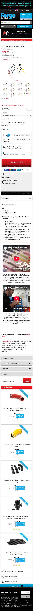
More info (6, 141)
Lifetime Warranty (11, 576)
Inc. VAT (29, 19)
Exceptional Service (11, 581)
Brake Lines (11, 40)
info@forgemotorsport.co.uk (13, 7)
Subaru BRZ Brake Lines (21, 40)
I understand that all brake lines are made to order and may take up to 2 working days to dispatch (14, 124)
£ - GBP (10, 10)
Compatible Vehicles (9, 363)
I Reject (26, 597)
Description (6, 198)
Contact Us (24, 7)
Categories (4, 40)
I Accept (26, 593)
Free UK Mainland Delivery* (14, 571)
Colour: (5, 112)
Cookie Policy (16, 606)
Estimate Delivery (6, 59)
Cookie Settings (26, 601)
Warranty (5, 369)
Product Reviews (8, 358)
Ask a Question (27, 380)
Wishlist (15, 166)
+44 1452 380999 (25, 10)
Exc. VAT (23, 19)
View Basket (26, 166)
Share (6, 166)
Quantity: (5, 109)
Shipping (5, 374)
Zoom (17, 80)
